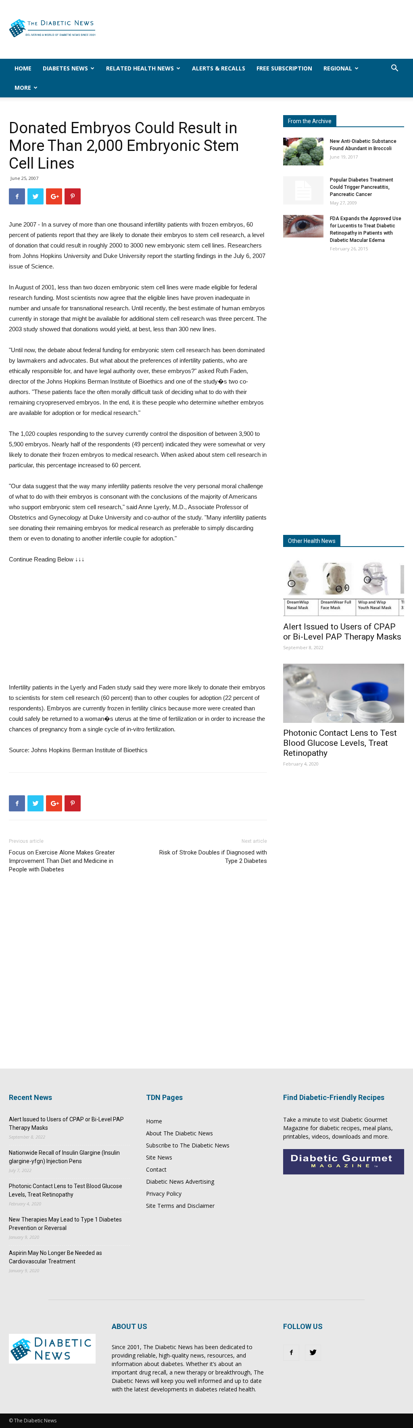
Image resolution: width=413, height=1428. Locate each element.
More (23, 87)
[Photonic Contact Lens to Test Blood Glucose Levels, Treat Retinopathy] (343, 693)
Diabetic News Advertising (180, 1181)
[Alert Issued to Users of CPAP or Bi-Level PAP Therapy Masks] (343, 587)
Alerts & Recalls (218, 68)
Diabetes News (65, 68)
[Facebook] (291, 1353)
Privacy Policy (163, 1193)
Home (23, 68)
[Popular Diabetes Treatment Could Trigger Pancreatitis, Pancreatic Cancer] (303, 190)
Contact (156, 1169)
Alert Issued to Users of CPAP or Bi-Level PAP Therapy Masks (342, 632)
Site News (159, 1157)
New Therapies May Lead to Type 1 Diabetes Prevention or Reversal (65, 1223)
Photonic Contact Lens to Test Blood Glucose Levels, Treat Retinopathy (340, 743)
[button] (394, 69)
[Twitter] (313, 1353)
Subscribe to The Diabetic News (187, 1145)
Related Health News (140, 68)
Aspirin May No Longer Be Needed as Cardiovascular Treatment (55, 1257)
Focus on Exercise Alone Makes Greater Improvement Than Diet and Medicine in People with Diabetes (62, 861)
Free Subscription (284, 68)
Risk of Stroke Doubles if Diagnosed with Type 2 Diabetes (213, 857)
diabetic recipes (339, 1128)
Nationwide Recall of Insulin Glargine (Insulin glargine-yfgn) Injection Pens (64, 1156)
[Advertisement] (257, 29)
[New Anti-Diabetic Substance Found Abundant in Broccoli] (303, 151)
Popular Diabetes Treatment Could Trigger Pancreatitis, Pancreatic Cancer (361, 187)
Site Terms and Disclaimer (180, 1205)
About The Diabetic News (179, 1133)
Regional (337, 68)
